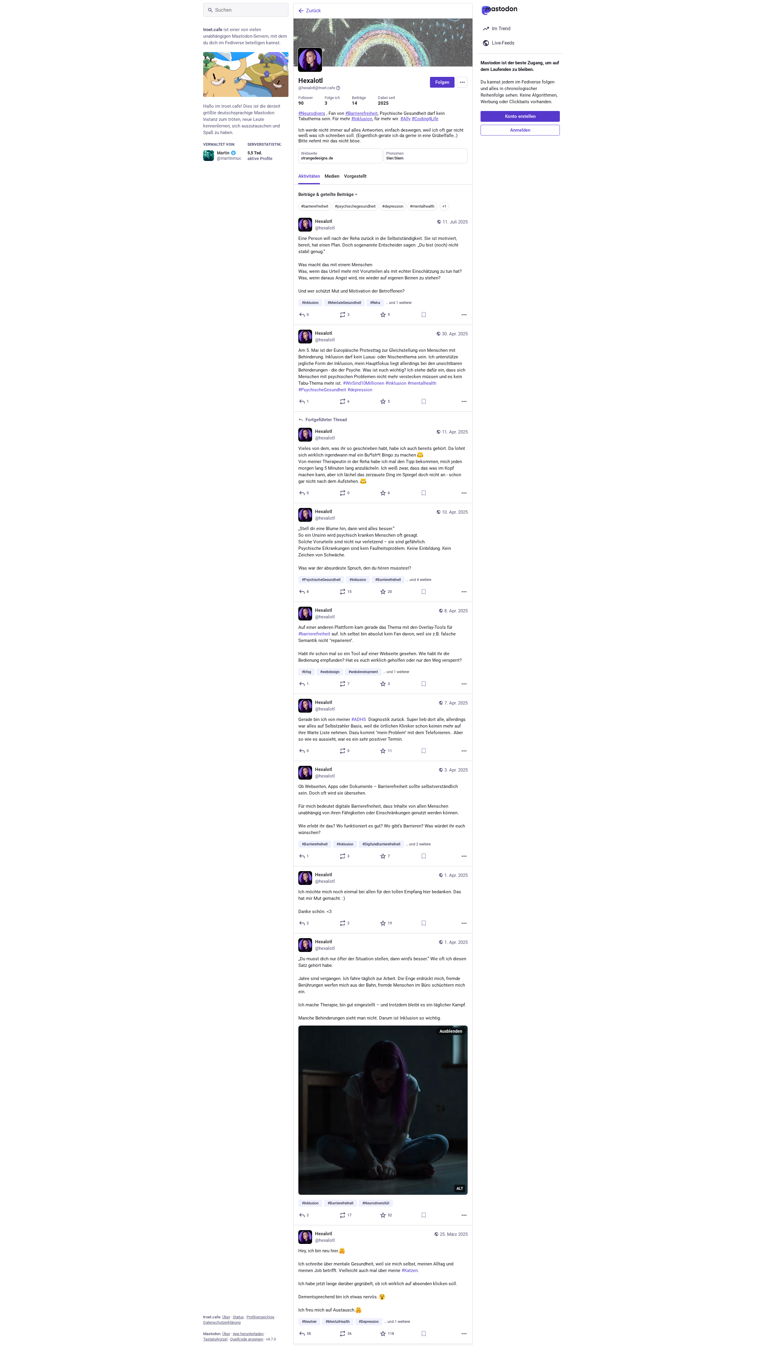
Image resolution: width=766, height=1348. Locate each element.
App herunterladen (248, 1334)
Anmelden (520, 130)
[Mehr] (464, 314)
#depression (392, 206)
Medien (332, 176)
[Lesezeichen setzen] (423, 314)
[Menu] (462, 82)
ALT (460, 1188)
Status (238, 1317)
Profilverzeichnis (260, 1317)
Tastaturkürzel (215, 1339)
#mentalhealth (422, 206)
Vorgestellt (355, 176)
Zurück (313, 10)
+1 (444, 206)
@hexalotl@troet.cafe (316, 88)
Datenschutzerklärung (222, 1322)
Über (226, 1317)
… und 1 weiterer (399, 303)
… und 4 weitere (418, 580)
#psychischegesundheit (355, 206)
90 (301, 103)
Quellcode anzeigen (246, 1339)
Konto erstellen (520, 116)
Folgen (442, 82)
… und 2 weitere (418, 844)
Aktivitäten (309, 176)
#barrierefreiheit (314, 206)
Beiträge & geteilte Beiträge (326, 194)
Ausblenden (451, 1031)
